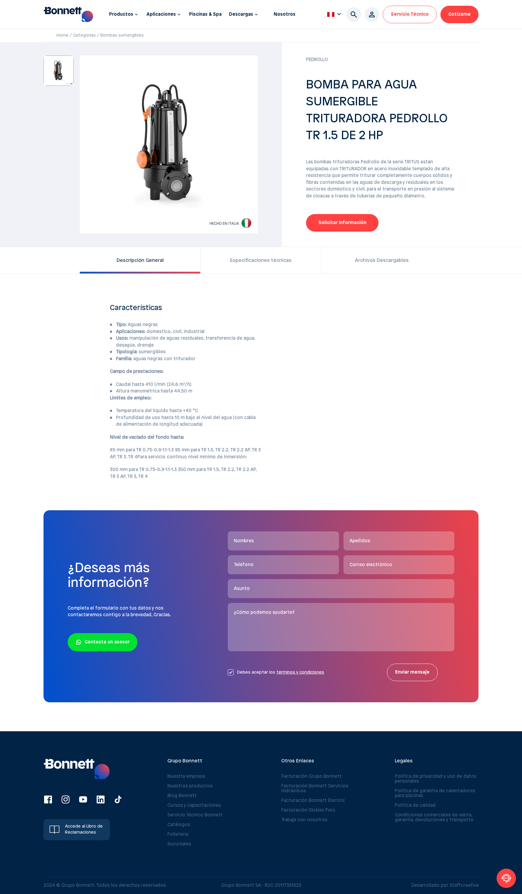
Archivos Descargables (382, 260)
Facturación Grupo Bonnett (311, 776)
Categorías (84, 35)
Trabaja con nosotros (304, 820)
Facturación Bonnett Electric (313, 800)
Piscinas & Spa (205, 14)
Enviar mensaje (412, 672)
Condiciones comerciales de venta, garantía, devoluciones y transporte (434, 817)
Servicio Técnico (410, 14)
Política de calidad (415, 805)
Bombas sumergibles (122, 35)
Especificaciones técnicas (261, 260)
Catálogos (178, 824)
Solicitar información (342, 222)
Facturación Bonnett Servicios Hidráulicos (314, 788)
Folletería (177, 834)
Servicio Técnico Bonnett (195, 815)
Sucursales (179, 844)
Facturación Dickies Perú (308, 810)
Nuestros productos (190, 786)
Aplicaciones (161, 14)
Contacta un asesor (107, 642)
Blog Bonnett (182, 795)
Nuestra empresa (186, 776)
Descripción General (140, 260)
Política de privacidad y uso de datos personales (435, 779)
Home (62, 35)
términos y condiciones (300, 672)
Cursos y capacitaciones (194, 805)
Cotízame (459, 14)
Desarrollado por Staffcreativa (444, 885)
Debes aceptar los (280, 672)
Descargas (241, 14)
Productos (121, 14)
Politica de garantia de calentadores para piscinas (435, 793)
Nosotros (284, 14)
